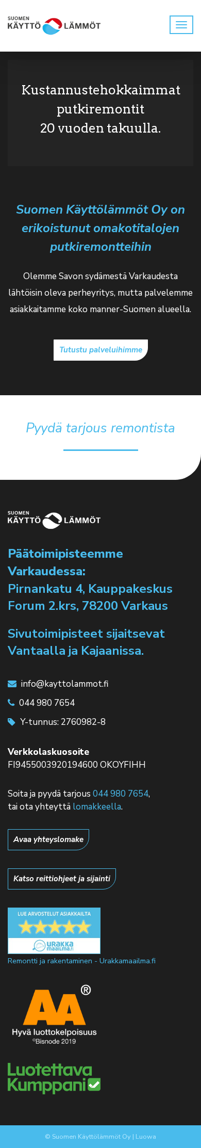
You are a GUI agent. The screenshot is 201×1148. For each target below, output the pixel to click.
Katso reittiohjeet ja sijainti (61, 879)
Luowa (146, 1136)
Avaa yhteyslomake (48, 839)
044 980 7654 (120, 794)
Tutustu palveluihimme (100, 350)
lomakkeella (97, 807)
